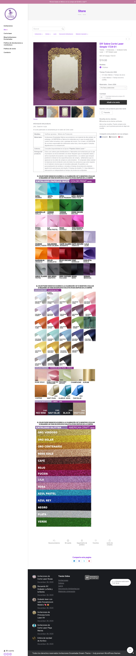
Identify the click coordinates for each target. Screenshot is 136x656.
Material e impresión (66, 591)
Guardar (35, 119)
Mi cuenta (10, 651)
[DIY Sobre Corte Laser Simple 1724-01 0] (41, 112)
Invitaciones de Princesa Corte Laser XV (43, 615)
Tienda (102, 50)
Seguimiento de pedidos (82, 544)
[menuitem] (126, 39)
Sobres (61, 583)
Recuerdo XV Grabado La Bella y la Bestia (45, 589)
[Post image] (34, 576)
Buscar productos (54, 543)
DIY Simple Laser (111, 52)
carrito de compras (110, 544)
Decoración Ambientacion (68, 589)
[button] (106, 112)
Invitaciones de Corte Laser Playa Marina (44, 628)
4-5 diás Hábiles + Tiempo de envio (113, 75)
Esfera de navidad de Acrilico (44, 639)
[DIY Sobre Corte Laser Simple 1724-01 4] (89, 112)
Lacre (60, 586)
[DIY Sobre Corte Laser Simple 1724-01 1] (53, 112)
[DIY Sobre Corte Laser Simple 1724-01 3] (77, 112)
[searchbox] (48, 29)
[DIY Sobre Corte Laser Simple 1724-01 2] (65, 112)
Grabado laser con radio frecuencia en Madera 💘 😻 (45, 602)
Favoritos (96, 543)
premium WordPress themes (108, 653)
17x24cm (105, 67)
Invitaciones (110, 50)
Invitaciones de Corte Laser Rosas (45, 577)
